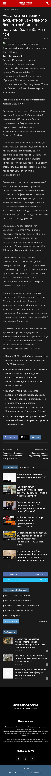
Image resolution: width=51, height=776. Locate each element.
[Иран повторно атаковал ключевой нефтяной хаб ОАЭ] (9, 477)
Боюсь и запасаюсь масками (18, 600)
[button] (4, 3)
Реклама (25, 768)
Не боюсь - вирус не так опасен (19, 610)
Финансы (15, 10)
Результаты (42, 621)
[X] (32, 758)
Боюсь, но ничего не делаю (17, 595)
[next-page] (8, 566)
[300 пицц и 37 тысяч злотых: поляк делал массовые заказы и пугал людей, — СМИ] (8, 657)
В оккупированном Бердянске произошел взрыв (38, 456)
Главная (6, 10)
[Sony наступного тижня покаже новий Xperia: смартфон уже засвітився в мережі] (8, 673)
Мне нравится (41, 574)
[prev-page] (4, 566)
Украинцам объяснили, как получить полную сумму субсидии (13, 456)
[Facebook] (18, 758)
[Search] (47, 3)
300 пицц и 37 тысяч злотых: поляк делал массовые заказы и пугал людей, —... (31, 658)
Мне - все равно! (12, 615)
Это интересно (10, 468)
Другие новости (27, 468)
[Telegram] (25, 758)
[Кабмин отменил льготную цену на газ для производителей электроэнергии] (9, 520)
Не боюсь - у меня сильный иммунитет (22, 605)
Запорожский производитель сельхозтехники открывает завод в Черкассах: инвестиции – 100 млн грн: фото (32, 538)
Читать (43, 580)
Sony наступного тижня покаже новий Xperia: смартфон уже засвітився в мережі (31, 672)
